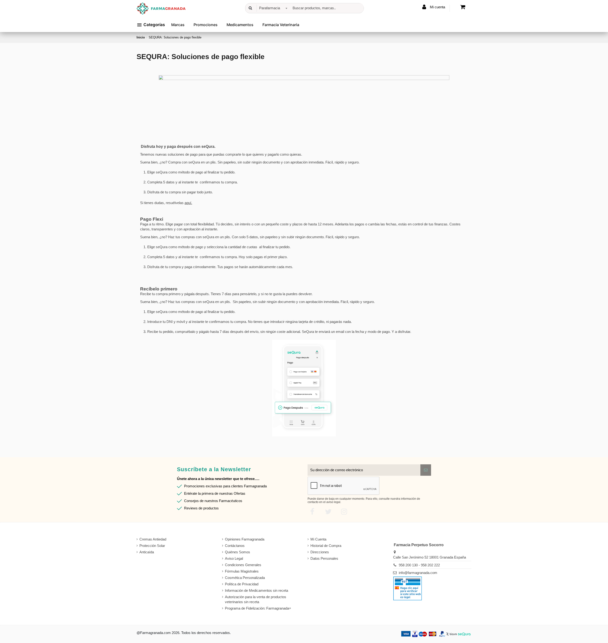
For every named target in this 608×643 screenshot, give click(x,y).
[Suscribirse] (425, 470)
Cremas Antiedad (152, 539)
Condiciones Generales (243, 565)
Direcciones (319, 552)
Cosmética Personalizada (245, 578)
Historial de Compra (325, 546)
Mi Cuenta (318, 539)
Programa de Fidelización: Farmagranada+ (258, 608)
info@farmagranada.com (418, 573)
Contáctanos (235, 546)
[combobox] (272, 8)
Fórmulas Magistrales (242, 571)
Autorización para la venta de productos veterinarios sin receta (255, 599)
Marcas (178, 24)
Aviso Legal (234, 558)
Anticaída (146, 552)
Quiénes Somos (237, 552)
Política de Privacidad (241, 584)
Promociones (206, 24)
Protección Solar (152, 546)
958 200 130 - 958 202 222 (419, 565)
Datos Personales (324, 558)
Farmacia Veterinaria (280, 24)
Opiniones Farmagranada (244, 539)
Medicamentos (240, 24)
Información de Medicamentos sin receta (256, 590)
